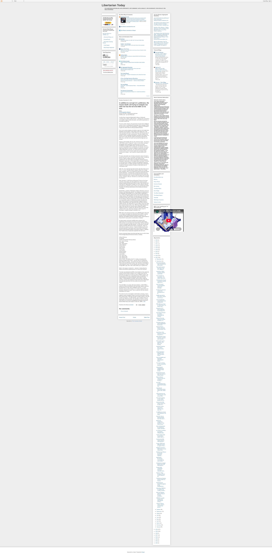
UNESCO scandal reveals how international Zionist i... (160, 499)
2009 (156, 531)
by (111, 66)
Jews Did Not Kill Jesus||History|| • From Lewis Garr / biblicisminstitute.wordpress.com (161, 19)
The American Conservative (127, 90)
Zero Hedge (156, 190)
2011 (156, 257)
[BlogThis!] (140, 305)
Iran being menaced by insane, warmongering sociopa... (160, 314)
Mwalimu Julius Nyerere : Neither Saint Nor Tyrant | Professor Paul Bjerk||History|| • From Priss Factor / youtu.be (161, 29)
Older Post (146, 317)
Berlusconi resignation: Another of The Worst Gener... (160, 422)
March (158, 523)
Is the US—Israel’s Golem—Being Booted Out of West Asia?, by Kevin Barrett (161, 55)
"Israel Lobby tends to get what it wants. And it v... (160, 436)
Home (134, 317)
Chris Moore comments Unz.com (128, 26)
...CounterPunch (106, 39)
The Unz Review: (159, 52)
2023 (156, 240)
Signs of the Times (125, 49)
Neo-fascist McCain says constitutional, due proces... (161, 264)
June (158, 517)
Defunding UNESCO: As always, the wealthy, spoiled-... (161, 489)
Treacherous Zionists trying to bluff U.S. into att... (161, 479)
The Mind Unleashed (158, 193)
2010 (156, 529)
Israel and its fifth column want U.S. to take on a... (160, 403)
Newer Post (122, 317)
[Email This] (139, 305)
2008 (156, 533)
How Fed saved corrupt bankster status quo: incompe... (160, 286)
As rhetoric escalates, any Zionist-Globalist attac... (161, 431)
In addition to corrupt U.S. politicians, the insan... (161, 413)
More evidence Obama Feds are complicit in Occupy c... (160, 378)
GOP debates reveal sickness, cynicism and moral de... (161, 338)
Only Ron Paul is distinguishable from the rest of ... (160, 417)
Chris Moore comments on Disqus (128, 30)
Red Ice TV (158, 67)
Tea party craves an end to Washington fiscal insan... (161, 323)
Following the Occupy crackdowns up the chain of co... (161, 281)
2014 (156, 251)
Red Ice (155, 179)
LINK (144, 301)
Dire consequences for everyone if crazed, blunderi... (160, 427)
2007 (156, 535)
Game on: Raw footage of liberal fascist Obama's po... (160, 474)
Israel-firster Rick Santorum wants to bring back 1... (161, 333)
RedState (123, 39)
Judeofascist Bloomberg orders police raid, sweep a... (160, 389)
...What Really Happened (108, 47)
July (158, 515)
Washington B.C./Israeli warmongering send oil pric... (160, 459)
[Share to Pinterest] (144, 305)
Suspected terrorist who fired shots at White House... (160, 374)
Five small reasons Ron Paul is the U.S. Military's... (160, 268)
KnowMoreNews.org (158, 177)
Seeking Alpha (124, 55)
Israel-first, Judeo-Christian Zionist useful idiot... (160, 272)
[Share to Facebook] (143, 305)
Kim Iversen (156, 186)
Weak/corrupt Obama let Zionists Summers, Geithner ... (161, 453)
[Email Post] (136, 304)
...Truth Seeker (106, 45)
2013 (156, 253)
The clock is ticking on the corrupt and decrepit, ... (161, 364)
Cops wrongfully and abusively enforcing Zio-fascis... (160, 359)
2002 (156, 542)
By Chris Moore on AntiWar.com (107, 34)
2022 (156, 242)
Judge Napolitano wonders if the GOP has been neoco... (160, 353)
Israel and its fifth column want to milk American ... (160, 440)
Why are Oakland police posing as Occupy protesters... (160, 494)
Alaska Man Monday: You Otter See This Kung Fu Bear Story (132, 40)
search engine (107, 66)
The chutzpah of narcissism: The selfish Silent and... (161, 277)
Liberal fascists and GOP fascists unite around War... (161, 394)
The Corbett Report (125, 73)
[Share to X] (141, 305)
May (158, 519)
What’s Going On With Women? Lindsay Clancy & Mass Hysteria (160, 70)
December (159, 259)
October (159, 509)
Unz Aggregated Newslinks (126, 67)
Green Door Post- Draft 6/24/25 (161, 83)
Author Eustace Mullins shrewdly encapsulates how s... (160, 328)
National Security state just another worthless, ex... (160, 319)
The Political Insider (125, 61)
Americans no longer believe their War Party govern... (161, 464)
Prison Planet (157, 181)
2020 (156, 245)
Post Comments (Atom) (137, 321)
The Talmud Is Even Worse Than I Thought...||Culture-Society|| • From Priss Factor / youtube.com (161, 24)
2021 (156, 244)
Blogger (143, 552)
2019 (156, 247)
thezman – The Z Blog (160, 82)
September (159, 511)
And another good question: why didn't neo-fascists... (160, 342)
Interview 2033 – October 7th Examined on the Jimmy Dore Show (133, 74)
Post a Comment (124, 311)
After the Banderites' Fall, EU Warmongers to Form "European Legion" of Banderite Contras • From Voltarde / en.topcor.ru (161, 43)
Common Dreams (158, 184)
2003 (156, 540)
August (158, 513)
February (159, 525)
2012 (156, 255)
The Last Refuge (124, 84)
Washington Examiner (159, 199)
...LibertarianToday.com (108, 37)
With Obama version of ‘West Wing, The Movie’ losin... (161, 305)
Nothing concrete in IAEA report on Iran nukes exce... (161, 449)
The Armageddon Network (125, 112)
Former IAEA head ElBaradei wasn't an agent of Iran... (160, 444)
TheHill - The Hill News (126, 44)
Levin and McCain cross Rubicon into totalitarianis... (161, 301)
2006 (156, 537)
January (159, 526)
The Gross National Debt (108, 72)
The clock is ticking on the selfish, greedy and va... (160, 399)
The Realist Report (158, 195)
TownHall (156, 197)
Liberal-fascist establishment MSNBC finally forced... (160, 369)
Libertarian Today (113, 5)
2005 (156, 539)
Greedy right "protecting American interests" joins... (160, 469)
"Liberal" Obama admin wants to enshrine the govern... (160, 505)
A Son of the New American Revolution (129, 78)
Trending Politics (157, 188)
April (158, 521)
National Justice (157, 202)
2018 (156, 249)
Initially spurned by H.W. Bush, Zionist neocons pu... (161, 296)
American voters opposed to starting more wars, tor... (160, 408)
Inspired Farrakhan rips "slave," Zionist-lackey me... (160, 348)
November (159, 261)
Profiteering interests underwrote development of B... (161, 291)
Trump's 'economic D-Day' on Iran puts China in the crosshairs (132, 45)
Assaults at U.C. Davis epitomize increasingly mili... (160, 309)
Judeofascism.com (125, 16)
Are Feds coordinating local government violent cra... (161, 384)
